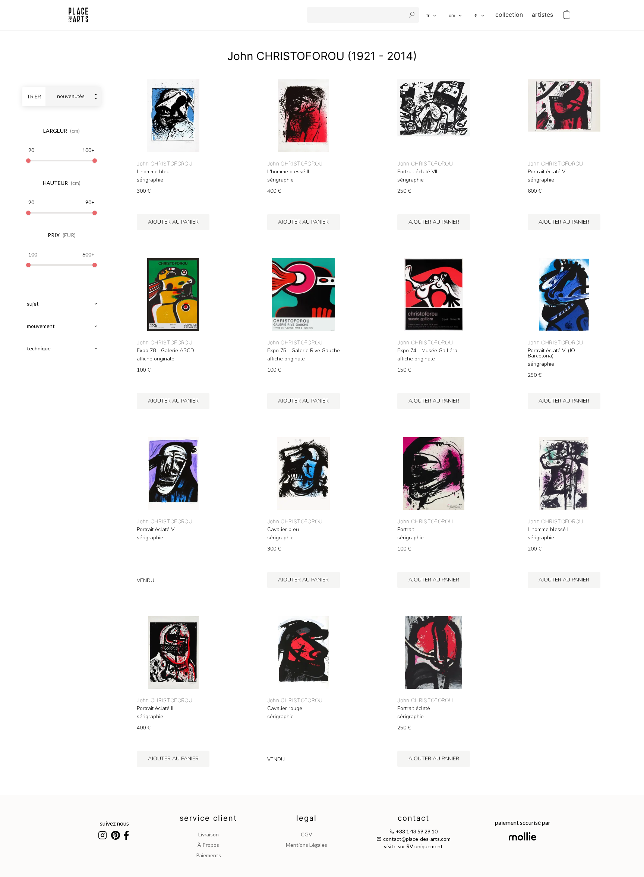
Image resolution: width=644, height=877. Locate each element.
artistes (542, 14)
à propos (208, 845)
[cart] (566, 15)
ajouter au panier (173, 221)
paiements (208, 855)
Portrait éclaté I (415, 708)
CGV (306, 834)
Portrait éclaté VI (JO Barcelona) (551, 353)
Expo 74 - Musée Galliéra (427, 350)
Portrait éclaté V (155, 529)
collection (509, 14)
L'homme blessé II (288, 171)
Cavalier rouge (284, 708)
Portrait (405, 529)
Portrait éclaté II (155, 708)
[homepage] (78, 14)
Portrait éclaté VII (417, 171)
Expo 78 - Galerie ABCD (165, 350)
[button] (455, 15)
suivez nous (114, 823)
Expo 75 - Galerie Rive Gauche (303, 350)
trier (34, 96)
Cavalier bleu (283, 529)
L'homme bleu (153, 171)
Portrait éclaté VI (547, 171)
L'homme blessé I (548, 529)
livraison (208, 834)
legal (306, 818)
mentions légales (306, 845)
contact (413, 818)
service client (208, 818)
